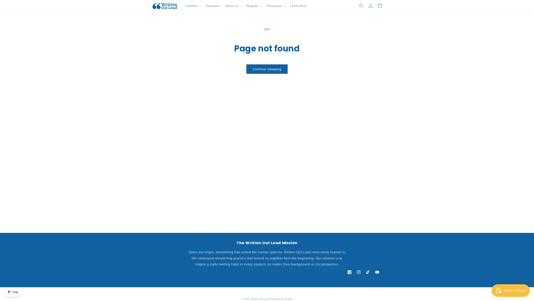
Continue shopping (267, 69)
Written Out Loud (260, 299)
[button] (193, 5)
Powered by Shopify (282, 299)
